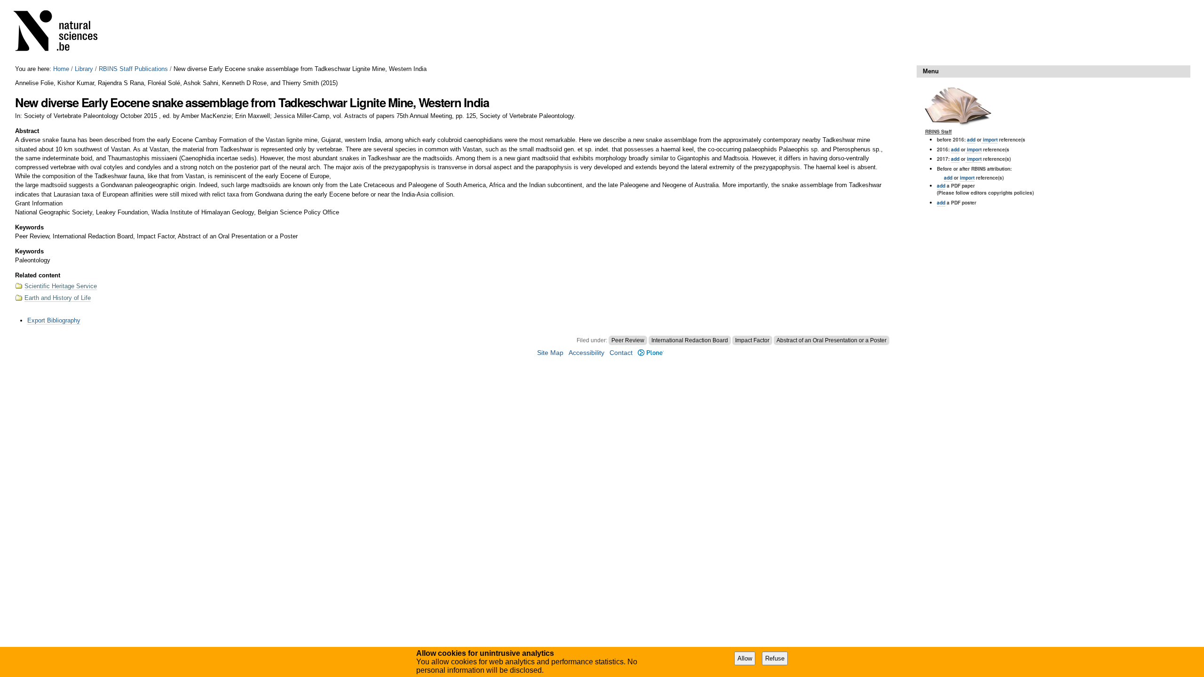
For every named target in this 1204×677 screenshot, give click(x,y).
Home (61, 68)
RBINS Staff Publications (133, 68)
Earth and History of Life (57, 297)
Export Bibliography (53, 320)
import (990, 139)
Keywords (29, 227)
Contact (621, 352)
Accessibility (586, 352)
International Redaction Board (689, 340)
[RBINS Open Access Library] (62, 32)
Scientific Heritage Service (60, 286)
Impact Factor (752, 340)
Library (84, 68)
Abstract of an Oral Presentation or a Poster (831, 340)
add (971, 139)
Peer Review (627, 340)
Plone (650, 352)
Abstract (27, 130)
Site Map (550, 352)
